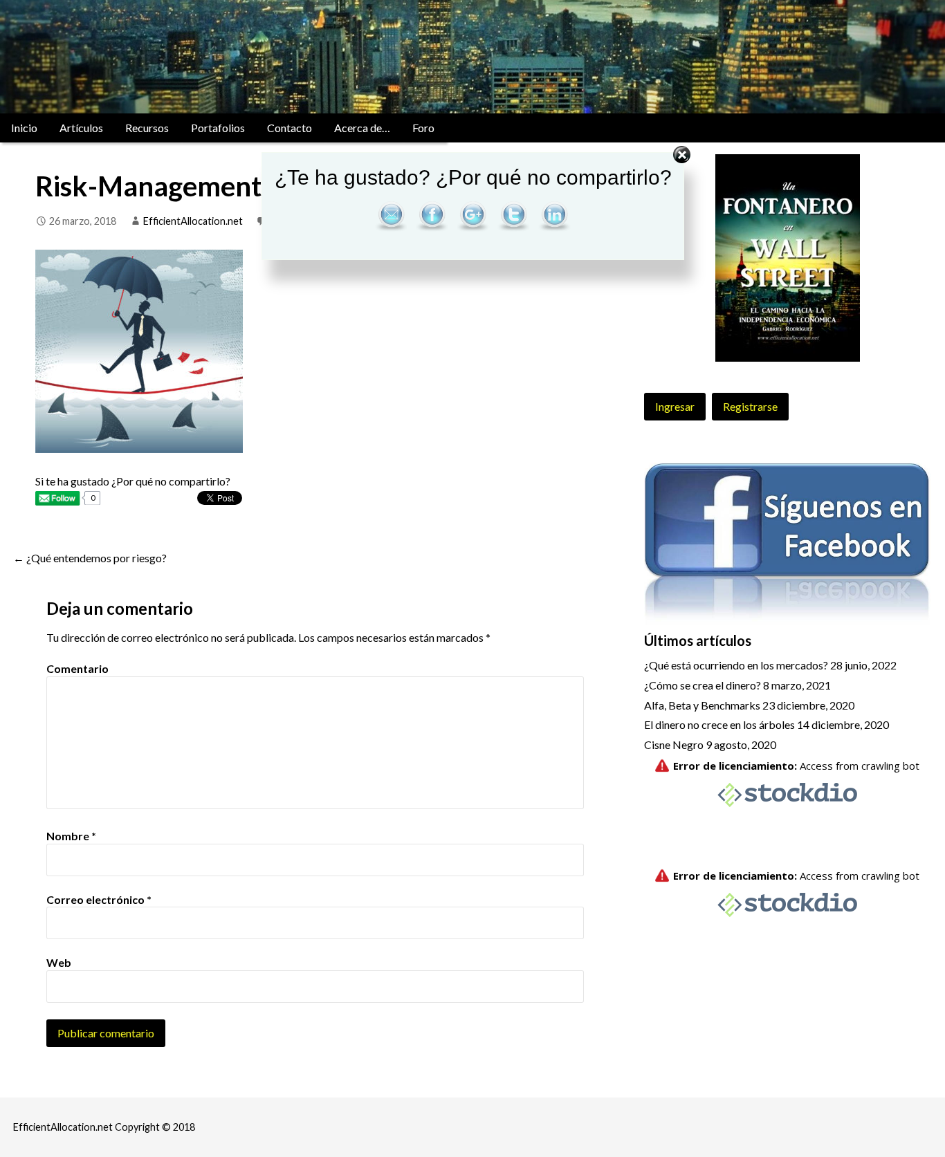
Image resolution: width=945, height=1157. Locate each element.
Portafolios (218, 127)
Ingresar (675, 406)
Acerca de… (362, 127)
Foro (423, 127)
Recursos (147, 127)
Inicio (24, 127)
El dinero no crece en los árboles (719, 724)
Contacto (289, 127)
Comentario (77, 668)
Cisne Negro (674, 744)
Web (58, 962)
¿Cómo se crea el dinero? (702, 685)
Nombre (71, 835)
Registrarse (750, 406)
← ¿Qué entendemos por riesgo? (90, 557)
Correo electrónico (99, 899)
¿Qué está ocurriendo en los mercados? (736, 665)
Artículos (81, 127)
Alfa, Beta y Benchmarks (702, 705)
